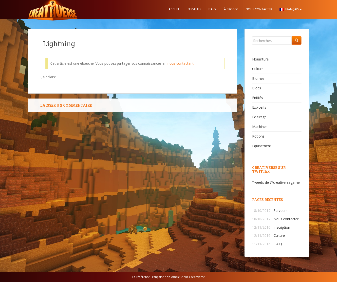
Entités (257, 97)
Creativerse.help (52, 9)
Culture (257, 68)
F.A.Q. (212, 9)
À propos (231, 9)
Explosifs (259, 107)
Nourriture (260, 59)
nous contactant (181, 63)
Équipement (261, 145)
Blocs (256, 88)
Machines (259, 126)
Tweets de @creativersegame (276, 182)
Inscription (282, 227)
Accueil (174, 9)
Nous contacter (259, 9)
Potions (258, 136)
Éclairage (259, 117)
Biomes (258, 78)
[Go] (296, 40)
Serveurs (194, 9)
